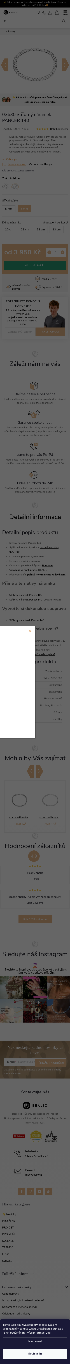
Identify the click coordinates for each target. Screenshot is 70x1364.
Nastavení (35, 1341)
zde (48, 1333)
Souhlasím (35, 1354)
